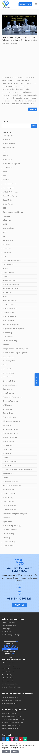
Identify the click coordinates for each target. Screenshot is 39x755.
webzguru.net (10, 649)
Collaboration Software (11, 437)
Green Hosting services (10, 429)
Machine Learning (9, 465)
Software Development (11, 325)
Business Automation (10, 461)
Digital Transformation (10, 385)
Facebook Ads (7, 449)
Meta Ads (6, 457)
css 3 (5, 236)
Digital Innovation (8, 546)
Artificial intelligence (9, 300)
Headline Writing (8, 473)
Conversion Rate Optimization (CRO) (15, 514)
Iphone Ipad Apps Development (11, 700)
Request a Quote (25, 4)
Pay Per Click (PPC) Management (11, 716)
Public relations (8, 337)
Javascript (6, 244)
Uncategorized (8, 135)
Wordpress (6, 180)
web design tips (8, 240)
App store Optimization (11, 288)
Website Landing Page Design (11, 635)
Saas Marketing (8, 357)
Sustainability (7, 333)
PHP (4, 152)
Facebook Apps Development (11, 669)
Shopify (5, 365)
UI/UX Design (6, 628)
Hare (15, 43)
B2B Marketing (8, 497)
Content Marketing (9, 493)
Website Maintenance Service (10, 684)
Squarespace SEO (9, 489)
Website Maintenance (10, 280)
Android (5, 156)
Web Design (7, 139)
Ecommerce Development (9, 666)
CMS (4, 176)
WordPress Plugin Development (11, 687)
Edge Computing (8, 320)
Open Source (7, 522)
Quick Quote (37, 380)
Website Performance (10, 192)
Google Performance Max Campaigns (15, 349)
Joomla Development (8, 672)
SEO (4, 208)
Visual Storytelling (9, 361)
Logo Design (7, 252)
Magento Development (8, 675)
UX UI (5, 224)
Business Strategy (9, 542)
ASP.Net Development (8, 622)
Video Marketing (8, 393)
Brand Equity (7, 369)
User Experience (8, 228)
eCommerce (7, 220)
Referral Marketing (9, 506)
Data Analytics (8, 413)
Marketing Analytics (9, 417)
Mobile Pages (7, 160)
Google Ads (7, 453)
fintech (5, 268)
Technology (7, 538)
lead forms (6, 216)
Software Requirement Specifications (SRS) (17, 469)
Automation (7, 425)
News (5, 172)
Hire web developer (9, 184)
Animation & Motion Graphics (12, 397)
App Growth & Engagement (12, 485)
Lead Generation (8, 501)
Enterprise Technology (10, 401)
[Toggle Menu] (35, 4)
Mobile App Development (11, 164)
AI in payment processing (11, 421)
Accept (6, 751)
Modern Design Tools (10, 308)
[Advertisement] (19, 61)
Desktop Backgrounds (10, 433)
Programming (7, 292)
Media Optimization (9, 316)
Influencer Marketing (10, 341)
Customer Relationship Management (15, 353)
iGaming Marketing (9, 509)
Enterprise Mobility (9, 381)
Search (5, 122)
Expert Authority (8, 373)
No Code (6, 345)
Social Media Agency (10, 196)
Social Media (7, 200)
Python (5, 296)
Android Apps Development (10, 697)
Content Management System (13, 212)
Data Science (7, 377)
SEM (4, 256)
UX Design (6, 477)
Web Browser (7, 405)
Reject (15, 751)
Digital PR (6, 276)
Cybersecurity (7, 389)
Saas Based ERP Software (12, 260)
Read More (33, 109)
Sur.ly (14, 653)
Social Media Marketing (9, 713)
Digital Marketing (8, 204)
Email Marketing (8, 534)
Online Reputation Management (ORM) (13, 719)
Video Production (8, 441)
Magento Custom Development (13, 328)
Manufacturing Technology (12, 526)
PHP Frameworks (9, 168)
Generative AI (7, 518)
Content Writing (8, 304)
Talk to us (19, 605)
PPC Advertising (8, 445)
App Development (9, 147)
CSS (4, 232)
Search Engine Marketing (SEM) (11, 725)
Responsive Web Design (9, 625)
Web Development (9, 144)
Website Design (6, 632)
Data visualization (9, 264)
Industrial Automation (10, 530)
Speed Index (7, 248)
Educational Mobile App (11, 284)
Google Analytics (8, 312)
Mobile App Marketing (10, 481)
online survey (7, 409)
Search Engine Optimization (10, 728)
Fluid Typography (8, 188)
